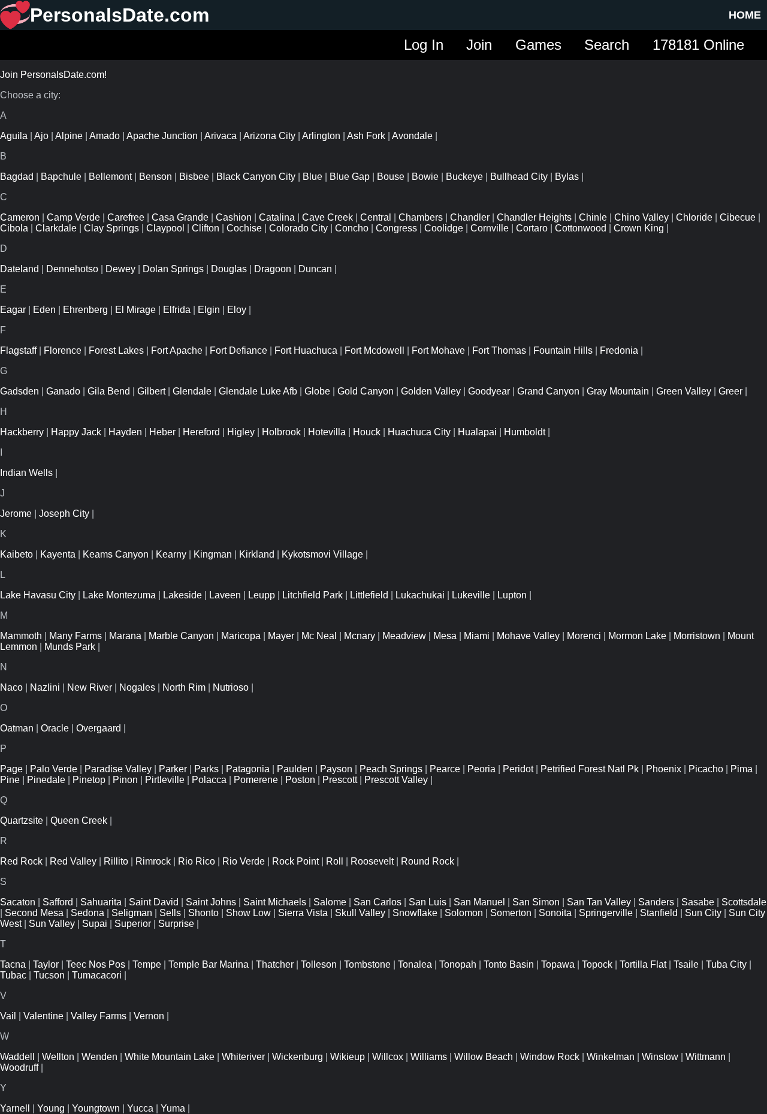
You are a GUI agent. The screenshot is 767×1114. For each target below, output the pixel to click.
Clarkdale (56, 228)
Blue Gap (350, 176)
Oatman (17, 728)
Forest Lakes (116, 350)
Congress (396, 228)
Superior (132, 924)
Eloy (236, 310)
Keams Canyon (116, 554)
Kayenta (58, 554)
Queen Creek (78, 820)
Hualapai (477, 432)
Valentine (43, 1016)
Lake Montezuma (119, 595)
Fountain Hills (563, 350)
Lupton (512, 595)
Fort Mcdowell (374, 350)
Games (538, 45)
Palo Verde (53, 769)
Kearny (171, 554)
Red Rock (21, 861)
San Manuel (479, 902)
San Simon (536, 902)
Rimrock (153, 861)
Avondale (412, 136)
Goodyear (489, 391)
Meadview (404, 636)
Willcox (387, 1057)
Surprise (176, 924)
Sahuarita (101, 902)
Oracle (55, 728)
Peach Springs (391, 769)
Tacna (13, 964)
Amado (104, 136)
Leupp (261, 595)
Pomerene (256, 780)
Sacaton (17, 902)
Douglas (229, 269)
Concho (352, 228)
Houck (367, 432)
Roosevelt (372, 861)
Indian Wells (26, 473)
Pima (741, 769)
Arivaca (220, 136)
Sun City (703, 913)
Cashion (234, 217)
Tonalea (415, 964)
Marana (125, 636)
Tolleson (319, 964)
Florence (62, 350)
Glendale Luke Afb (258, 391)
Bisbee (194, 176)
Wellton (58, 1057)
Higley (241, 432)
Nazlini (45, 687)
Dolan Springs (173, 269)
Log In (423, 45)
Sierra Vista (303, 913)
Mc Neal (319, 636)
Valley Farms (98, 1016)
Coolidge (443, 228)
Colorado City (298, 228)
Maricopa (241, 636)
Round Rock (427, 861)
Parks (206, 769)
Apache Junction (162, 136)
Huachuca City (419, 432)
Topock (597, 964)
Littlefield (369, 595)
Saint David (154, 902)
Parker (173, 769)
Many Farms (75, 636)
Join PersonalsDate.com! (53, 75)
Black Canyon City (255, 176)
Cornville (489, 228)
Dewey (120, 269)
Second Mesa (34, 913)
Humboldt (524, 432)
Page (11, 769)
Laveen (225, 595)
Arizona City (269, 136)
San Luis (427, 902)
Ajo (41, 136)
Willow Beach (483, 1057)
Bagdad (17, 176)
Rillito (116, 861)
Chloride (694, 217)
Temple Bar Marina (208, 964)
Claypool (165, 228)
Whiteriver (243, 1057)
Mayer (281, 636)
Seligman (131, 913)
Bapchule (61, 176)
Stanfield (659, 913)
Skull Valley (360, 913)
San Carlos (377, 902)
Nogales (137, 687)
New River (89, 687)
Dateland (19, 269)
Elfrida (177, 310)
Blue (312, 176)
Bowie (425, 176)
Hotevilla (327, 432)
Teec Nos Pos (95, 964)
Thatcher (275, 964)
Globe (317, 391)
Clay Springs (111, 228)
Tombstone (367, 964)
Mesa (445, 636)
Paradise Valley (118, 769)
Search (606, 45)
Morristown (697, 636)
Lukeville (471, 595)
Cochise (244, 228)
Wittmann (706, 1057)
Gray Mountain (618, 391)
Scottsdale (743, 902)
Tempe (146, 964)
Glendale (192, 391)
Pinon (125, 780)
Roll (334, 861)
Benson (155, 176)
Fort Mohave (438, 350)
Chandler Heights (534, 217)
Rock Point (295, 861)
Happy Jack (76, 432)
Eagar (13, 310)
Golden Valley (431, 391)
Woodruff (19, 1067)
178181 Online (698, 45)
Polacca (209, 780)
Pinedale (46, 780)
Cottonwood (580, 228)
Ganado (63, 391)
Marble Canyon (181, 636)
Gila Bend (108, 391)
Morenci (584, 636)
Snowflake (414, 913)
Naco (11, 687)
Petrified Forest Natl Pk (589, 769)
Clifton (205, 228)
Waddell (17, 1057)
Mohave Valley (528, 636)
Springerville (606, 913)
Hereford (201, 432)
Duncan (315, 269)
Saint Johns (211, 902)
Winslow (660, 1057)
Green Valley (683, 391)
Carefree (125, 217)
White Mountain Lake (170, 1057)
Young (51, 1108)
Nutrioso (231, 687)
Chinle (593, 217)
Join (479, 45)
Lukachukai (420, 595)
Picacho (706, 769)
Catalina (277, 217)
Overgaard (98, 728)
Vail (8, 1016)
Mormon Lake (637, 636)
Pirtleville (165, 780)
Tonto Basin (509, 964)
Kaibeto (16, 554)
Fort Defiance (238, 350)
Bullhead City (519, 176)
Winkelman (611, 1057)
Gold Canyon (365, 391)
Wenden (99, 1057)
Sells (170, 913)
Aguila (14, 136)
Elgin (209, 310)
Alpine (69, 136)
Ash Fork (366, 136)
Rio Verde (243, 861)
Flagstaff (18, 350)
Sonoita (555, 913)
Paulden (295, 769)
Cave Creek (327, 217)
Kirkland (256, 554)
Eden (44, 310)
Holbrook (281, 432)
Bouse (390, 176)
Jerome (16, 513)
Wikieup (347, 1057)
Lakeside (182, 595)
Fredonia (619, 350)
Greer (730, 391)
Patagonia (248, 769)
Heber (162, 432)
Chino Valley (641, 217)
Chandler (470, 217)
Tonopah (457, 964)
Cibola (14, 228)
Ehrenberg (85, 310)
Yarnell (15, 1108)
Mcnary (359, 636)
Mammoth (21, 636)
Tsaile (686, 964)
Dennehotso (72, 269)
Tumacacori (97, 975)
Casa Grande (180, 217)
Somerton (511, 913)
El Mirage (135, 310)
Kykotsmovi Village (322, 554)
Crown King (639, 228)
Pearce (445, 769)
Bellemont (110, 176)
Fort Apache (177, 350)
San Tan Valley (599, 902)
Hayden (125, 432)
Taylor (46, 964)
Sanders (656, 902)
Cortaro (532, 228)
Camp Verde (73, 217)
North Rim (184, 687)
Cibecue (738, 217)
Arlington (321, 136)
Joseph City (64, 513)
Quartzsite (21, 820)
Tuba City (726, 964)
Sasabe (697, 902)
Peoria (481, 769)
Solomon (464, 913)
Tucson (49, 975)
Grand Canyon (548, 391)
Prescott (339, 780)
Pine (10, 780)
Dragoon (272, 269)
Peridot (518, 769)
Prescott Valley (396, 780)
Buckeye (464, 176)
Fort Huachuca (305, 350)
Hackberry (22, 432)
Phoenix (663, 769)
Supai (94, 924)
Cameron (20, 217)
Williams (428, 1057)
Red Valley (73, 861)
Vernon (149, 1016)
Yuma (173, 1108)
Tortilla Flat (643, 964)
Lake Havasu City (38, 595)
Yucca (140, 1108)
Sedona (87, 913)
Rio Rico (196, 861)
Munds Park (69, 647)
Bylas (567, 176)
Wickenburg (297, 1057)
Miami (477, 636)
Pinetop (89, 780)
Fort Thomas (499, 350)
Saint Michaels (274, 902)
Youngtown (96, 1108)
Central (375, 217)
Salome (329, 902)
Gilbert (151, 391)
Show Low (248, 913)
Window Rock (549, 1057)
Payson (336, 769)
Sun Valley (52, 924)
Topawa (558, 964)
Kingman (213, 554)
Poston (300, 780)
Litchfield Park (312, 595)
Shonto (203, 913)
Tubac (13, 975)
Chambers (420, 217)
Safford (58, 902)
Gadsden (19, 391)
